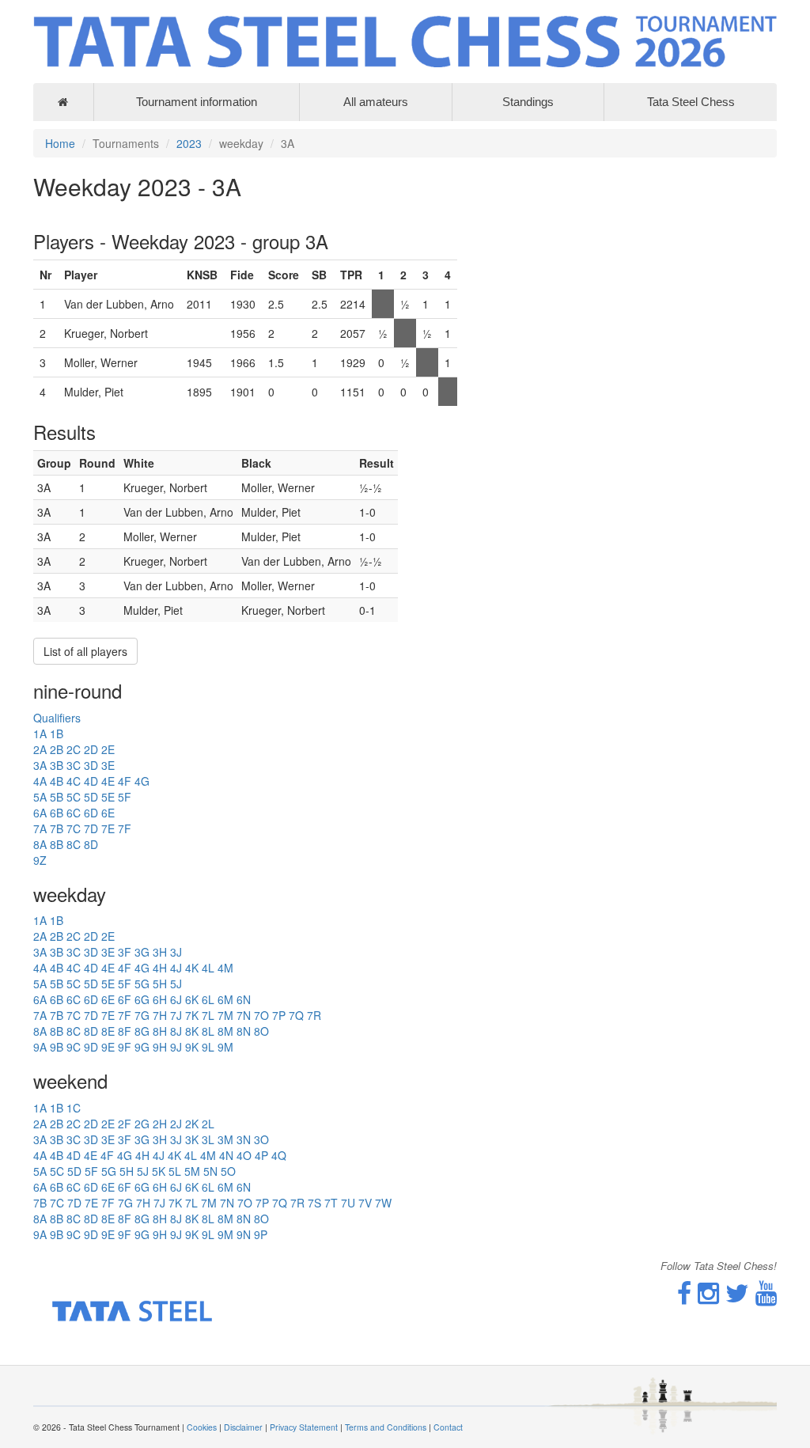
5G (142, 983)
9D (91, 1047)
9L (208, 1047)
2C (73, 749)
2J (176, 1123)
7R (314, 1015)
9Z (40, 860)
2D (91, 749)
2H (160, 1123)
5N (210, 1171)
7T (331, 1203)
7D (91, 828)
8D (91, 844)
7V (365, 1203)
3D (91, 765)
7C (73, 828)
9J (176, 1047)
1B (56, 733)
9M (225, 1047)
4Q (278, 1155)
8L (208, 1031)
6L (208, 999)
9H (160, 1047)
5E (108, 797)
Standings (528, 101)
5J (176, 983)
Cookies (202, 1427)
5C (73, 797)
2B (56, 749)
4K (192, 968)
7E (108, 828)
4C (73, 781)
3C (73, 765)
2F (124, 1123)
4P (261, 1155)
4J (176, 968)
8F (124, 1031)
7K (192, 1015)
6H (160, 999)
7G (142, 1015)
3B (56, 765)
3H (160, 952)
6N (244, 999)
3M (225, 1139)
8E (108, 1031)
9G (142, 1047)
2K (192, 1123)
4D (91, 781)
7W (383, 1203)
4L (208, 968)
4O (244, 1155)
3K (192, 1139)
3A (40, 765)
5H (160, 983)
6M (225, 999)
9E (108, 1047)
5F (124, 797)
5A (40, 797)
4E (108, 781)
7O (261, 1015)
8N (244, 1031)
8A (40, 844)
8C (73, 844)
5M (192, 1171)
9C (73, 1047)
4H (160, 968)
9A (40, 1047)
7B (56, 828)
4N (226, 1155)
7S (314, 1203)
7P (279, 1015)
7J (176, 1015)
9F (124, 1047)
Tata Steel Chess (691, 101)
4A (40, 781)
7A (40, 828)
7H (160, 1015)
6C (73, 813)
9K (192, 1047)
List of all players (85, 651)
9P (260, 1234)
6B (56, 813)
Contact (448, 1427)
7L (208, 1015)
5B (56, 797)
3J (176, 952)
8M (225, 1031)
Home (60, 143)
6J (176, 999)
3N (244, 1139)
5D (91, 797)
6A (40, 813)
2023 (189, 143)
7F (124, 828)
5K (158, 1171)
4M (225, 968)
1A (40, 733)
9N (244, 1234)
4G (142, 781)
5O (228, 1171)
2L (208, 1123)
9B (56, 1047)
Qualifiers (57, 718)
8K (192, 1031)
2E (108, 749)
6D (91, 813)
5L (174, 1171)
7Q (296, 1015)
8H (160, 1031)
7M (225, 1015)
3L (208, 1139)
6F (124, 999)
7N (244, 1015)
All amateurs (375, 101)
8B (56, 844)
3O (261, 1139)
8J (176, 1031)
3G (142, 952)
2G (142, 1123)
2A (40, 749)
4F (124, 781)
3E (108, 765)
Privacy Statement (304, 1427)
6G (142, 999)
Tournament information (196, 101)
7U (348, 1203)
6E (108, 813)
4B (56, 781)
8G (142, 1031)
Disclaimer (243, 1427)
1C (73, 1108)
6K (192, 999)
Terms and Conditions (385, 1427)
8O (261, 1031)
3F (124, 952)
